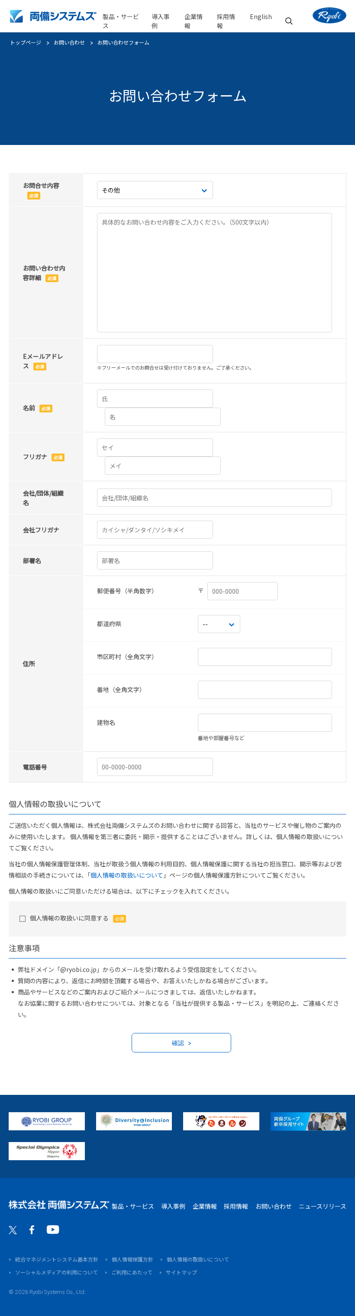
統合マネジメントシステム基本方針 (56, 1259)
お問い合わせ (69, 42)
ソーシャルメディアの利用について (56, 1272)
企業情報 (205, 1206)
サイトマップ (181, 1272)
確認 (178, 1043)
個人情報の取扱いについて (126, 875)
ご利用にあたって (131, 1272)
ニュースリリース (322, 1206)
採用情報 (236, 1206)
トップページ (25, 42)
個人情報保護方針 (132, 1259)
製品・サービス (121, 21)
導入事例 (161, 21)
